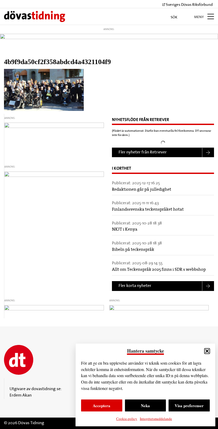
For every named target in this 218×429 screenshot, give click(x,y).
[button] (207, 351)
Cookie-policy (126, 418)
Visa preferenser (189, 406)
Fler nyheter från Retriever (143, 152)
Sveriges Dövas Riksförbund (189, 5)
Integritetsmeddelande (156, 418)
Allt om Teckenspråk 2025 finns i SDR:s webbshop (159, 270)
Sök (174, 17)
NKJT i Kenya (124, 229)
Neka (145, 406)
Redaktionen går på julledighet (141, 190)
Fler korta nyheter (135, 286)
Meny (199, 17)
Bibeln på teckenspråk (133, 250)
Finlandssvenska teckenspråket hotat (148, 209)
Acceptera (101, 406)
